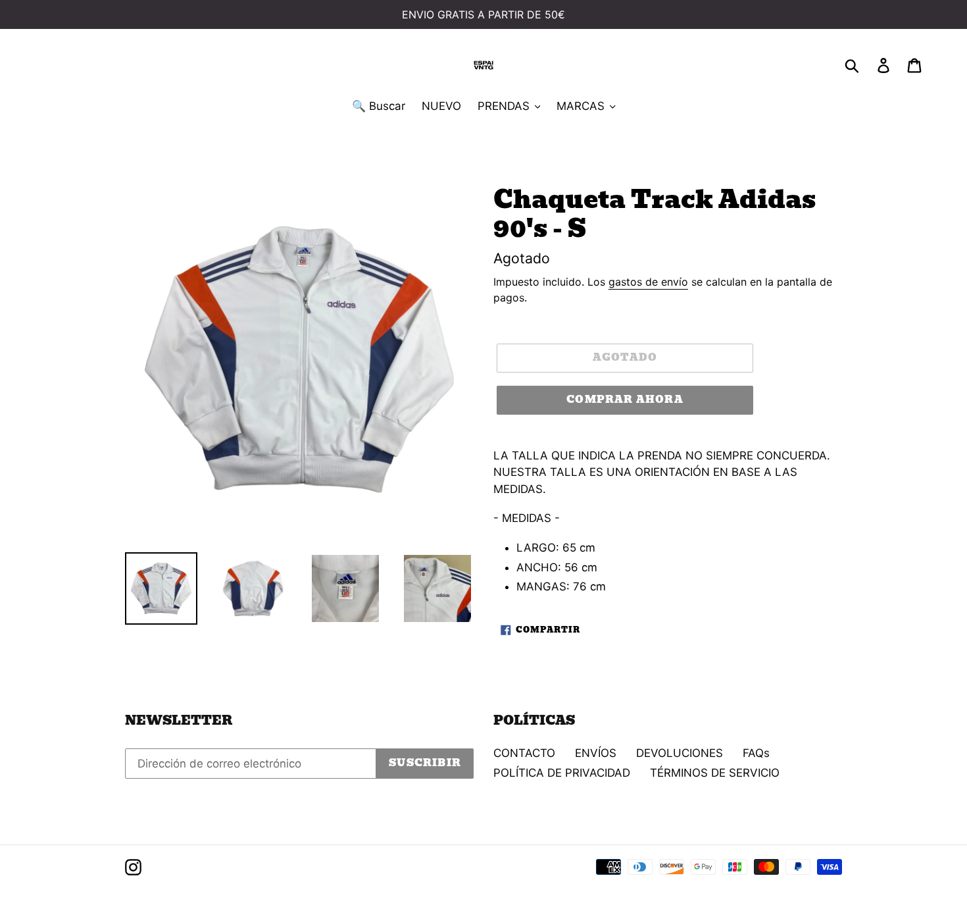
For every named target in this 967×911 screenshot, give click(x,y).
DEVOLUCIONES (679, 753)
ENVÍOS (595, 753)
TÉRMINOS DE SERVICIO (715, 772)
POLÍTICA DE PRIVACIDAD (561, 772)
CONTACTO (524, 753)
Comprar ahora (624, 399)
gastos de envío (648, 281)
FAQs (756, 753)
